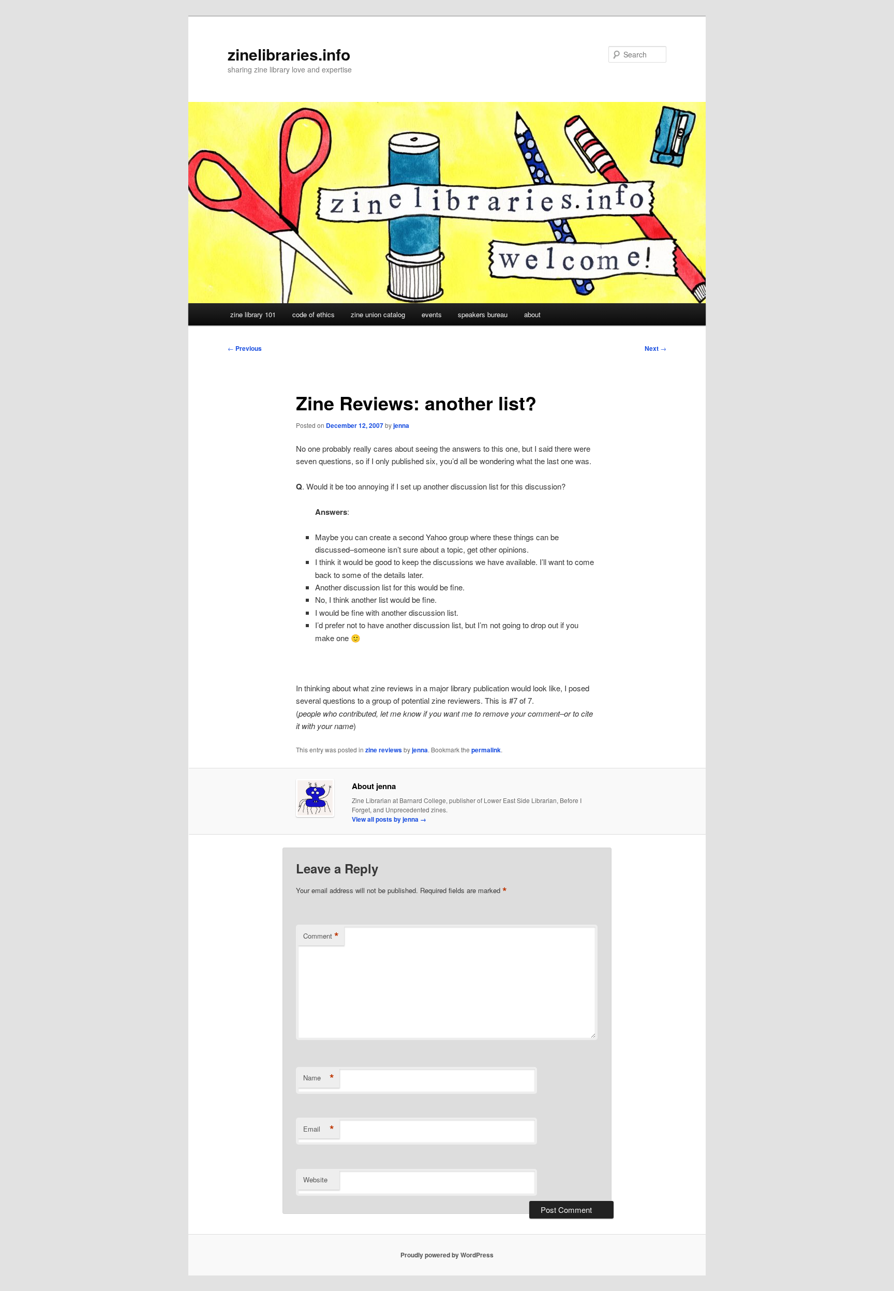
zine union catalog (378, 314)
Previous (245, 348)
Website (315, 1179)
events (432, 314)
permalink (486, 749)
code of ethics (313, 314)
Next (655, 348)
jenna (401, 425)
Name (318, 1078)
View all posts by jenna (389, 819)
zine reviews (383, 749)
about (532, 314)
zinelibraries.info (289, 54)
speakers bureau (483, 314)
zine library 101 (253, 314)
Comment (321, 936)
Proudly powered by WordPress (447, 1254)
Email (318, 1129)
